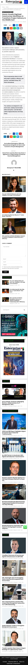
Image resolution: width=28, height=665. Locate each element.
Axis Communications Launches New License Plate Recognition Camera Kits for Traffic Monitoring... (13, 603)
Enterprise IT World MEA (8, 21)
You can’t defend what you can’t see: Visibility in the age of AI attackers (11, 194)
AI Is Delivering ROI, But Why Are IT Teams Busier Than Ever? (13, 215)
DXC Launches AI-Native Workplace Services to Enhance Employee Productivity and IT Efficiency (13, 237)
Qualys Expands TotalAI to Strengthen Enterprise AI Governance (13, 626)
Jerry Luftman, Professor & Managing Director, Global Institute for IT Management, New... (13, 403)
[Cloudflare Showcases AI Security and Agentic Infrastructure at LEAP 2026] (14, 545)
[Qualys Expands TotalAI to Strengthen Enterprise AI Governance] (14, 616)
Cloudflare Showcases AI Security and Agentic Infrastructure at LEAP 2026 (13, 555)
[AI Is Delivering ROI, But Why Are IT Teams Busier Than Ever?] (5, 291)
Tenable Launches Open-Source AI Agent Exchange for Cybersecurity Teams (14, 648)
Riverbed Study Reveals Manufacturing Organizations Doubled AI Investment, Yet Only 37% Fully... (13, 503)
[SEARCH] (24, 309)
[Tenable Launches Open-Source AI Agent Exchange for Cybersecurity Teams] (14, 638)
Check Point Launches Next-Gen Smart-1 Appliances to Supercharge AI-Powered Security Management (14, 154)
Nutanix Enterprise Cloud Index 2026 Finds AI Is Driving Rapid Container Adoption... (12, 527)
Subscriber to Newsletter (13, 663)
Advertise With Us (13, 661)
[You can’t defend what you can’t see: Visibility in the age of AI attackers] (5, 282)
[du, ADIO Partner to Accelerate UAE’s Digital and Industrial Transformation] (14, 445)
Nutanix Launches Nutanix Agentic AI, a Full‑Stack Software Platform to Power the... (13, 479)
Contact (5, 661)
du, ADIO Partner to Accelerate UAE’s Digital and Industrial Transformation (13, 455)
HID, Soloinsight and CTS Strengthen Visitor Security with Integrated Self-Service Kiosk (13, 579)
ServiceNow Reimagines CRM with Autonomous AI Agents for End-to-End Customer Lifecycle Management (14, 145)
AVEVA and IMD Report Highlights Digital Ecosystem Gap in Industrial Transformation (14, 432)
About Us (21, 661)
